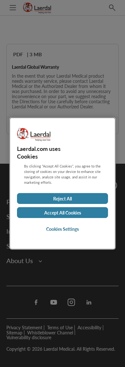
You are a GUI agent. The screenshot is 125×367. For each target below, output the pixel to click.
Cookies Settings (62, 229)
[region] (62, 183)
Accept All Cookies (62, 212)
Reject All (62, 198)
